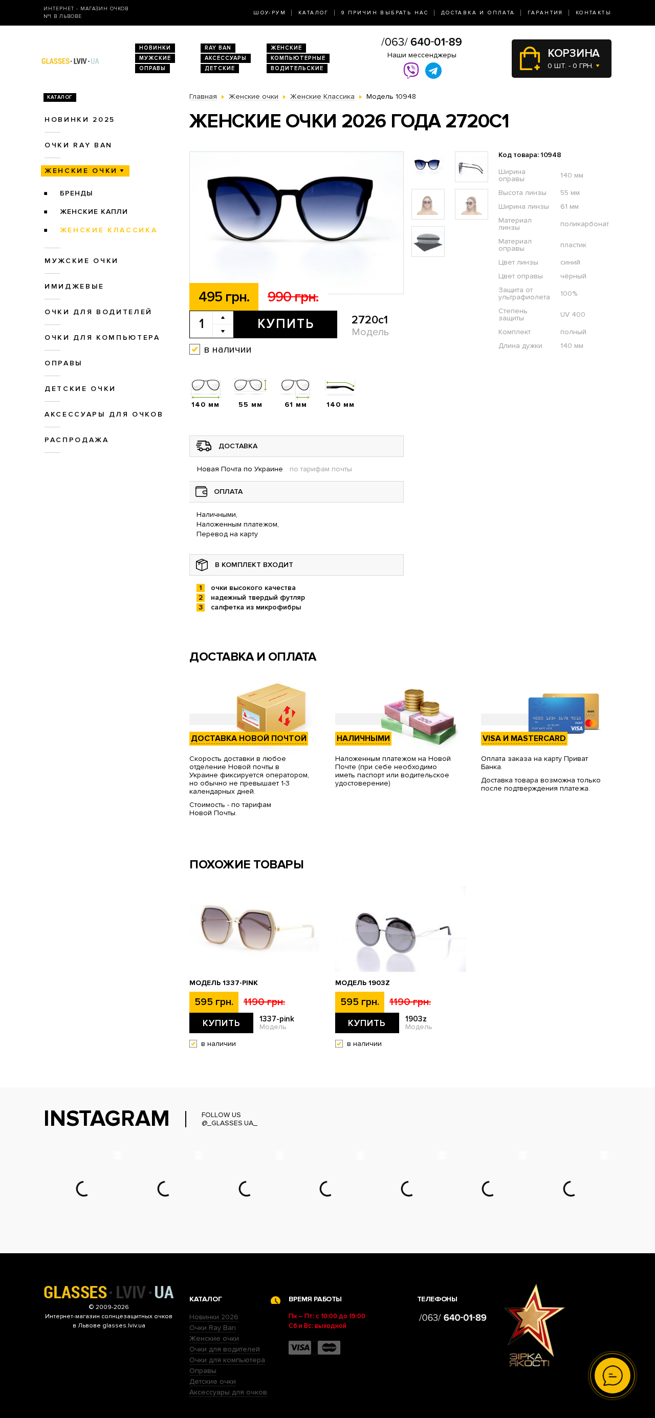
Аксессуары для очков (104, 414)
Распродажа (77, 439)
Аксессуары (226, 58)
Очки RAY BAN (79, 145)
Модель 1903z (362, 983)
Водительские (297, 68)
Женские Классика (109, 230)
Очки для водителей (98, 312)
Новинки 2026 (213, 1317)
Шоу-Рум (269, 13)
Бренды (76, 193)
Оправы (152, 68)
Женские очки (81, 170)
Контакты (594, 13)
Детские (220, 68)
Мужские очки (82, 260)
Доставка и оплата (478, 13)
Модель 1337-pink (223, 983)
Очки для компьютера (102, 337)
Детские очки (80, 388)
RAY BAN (218, 48)
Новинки (155, 48)
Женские (286, 48)
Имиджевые (74, 286)
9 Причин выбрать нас (385, 13)
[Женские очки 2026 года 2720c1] (296, 223)
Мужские (155, 58)
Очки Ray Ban (212, 1327)
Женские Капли (94, 211)
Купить (285, 324)
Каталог (313, 13)
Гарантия (545, 13)
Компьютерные (298, 58)
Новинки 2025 (80, 119)
